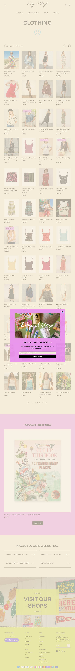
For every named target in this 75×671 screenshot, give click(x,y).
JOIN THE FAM (37, 356)
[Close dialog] (63, 311)
